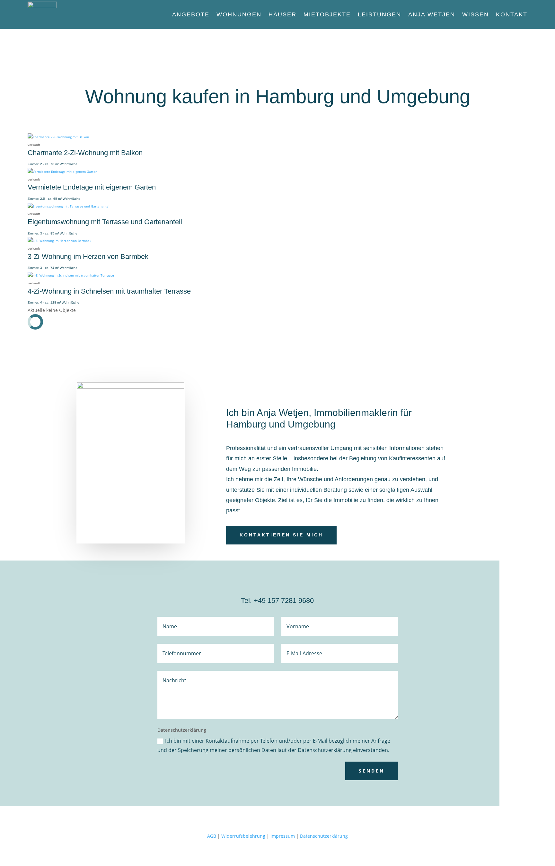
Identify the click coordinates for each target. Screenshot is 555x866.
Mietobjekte (327, 14)
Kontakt (511, 14)
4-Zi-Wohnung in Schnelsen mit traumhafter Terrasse (109, 291)
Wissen (475, 14)
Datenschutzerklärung (324, 836)
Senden (371, 771)
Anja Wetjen (431, 14)
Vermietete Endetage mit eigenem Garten (92, 187)
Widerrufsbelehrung (243, 836)
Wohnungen (238, 14)
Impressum (282, 836)
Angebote (190, 14)
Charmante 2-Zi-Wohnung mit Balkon (85, 153)
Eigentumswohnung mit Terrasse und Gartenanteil (105, 222)
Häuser (282, 14)
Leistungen (379, 14)
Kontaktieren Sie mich (281, 534)
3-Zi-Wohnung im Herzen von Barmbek (88, 256)
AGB (211, 836)
